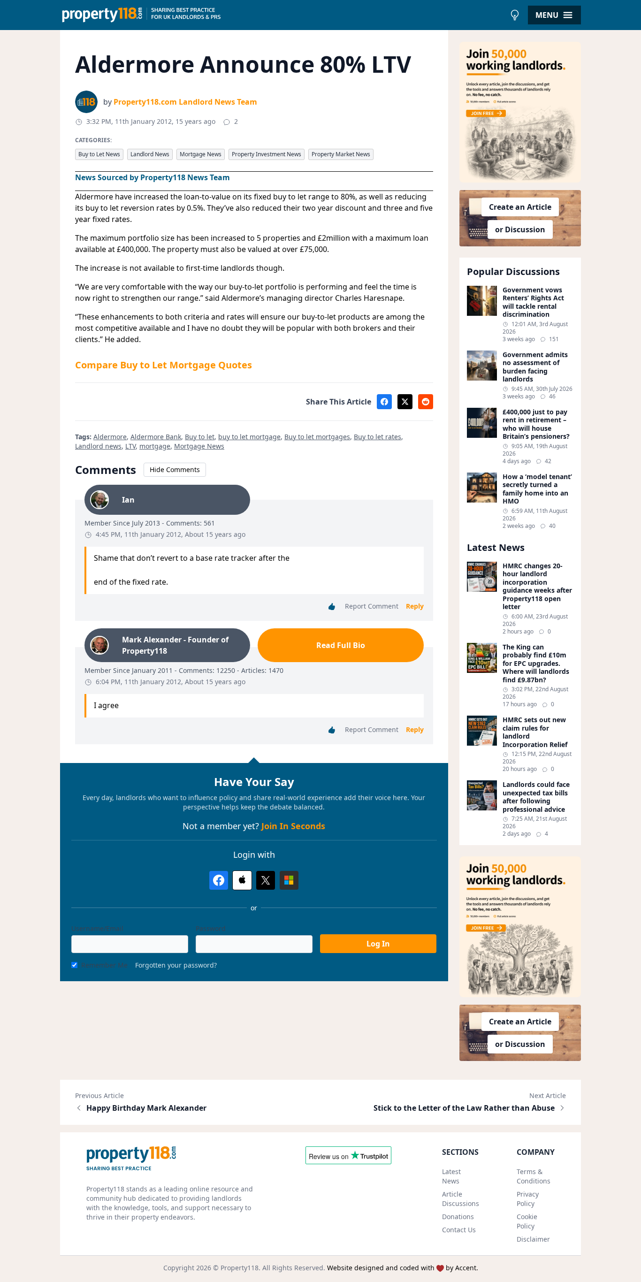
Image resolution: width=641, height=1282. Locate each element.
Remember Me (104, 965)
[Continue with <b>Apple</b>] (242, 880)
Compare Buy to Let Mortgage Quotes (163, 365)
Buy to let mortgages (317, 436)
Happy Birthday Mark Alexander (146, 1108)
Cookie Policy (527, 1221)
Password (211, 928)
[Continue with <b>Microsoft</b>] (289, 880)
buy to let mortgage (249, 436)
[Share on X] (404, 401)
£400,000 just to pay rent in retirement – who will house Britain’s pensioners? (536, 424)
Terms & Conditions (533, 1176)
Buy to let (199, 436)
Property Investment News (266, 154)
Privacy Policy (528, 1199)
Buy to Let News (99, 154)
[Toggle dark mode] (514, 15)
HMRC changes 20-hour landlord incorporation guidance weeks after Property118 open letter (537, 586)
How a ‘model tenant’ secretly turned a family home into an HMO (537, 489)
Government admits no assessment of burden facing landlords (535, 367)
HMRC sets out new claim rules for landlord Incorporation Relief (535, 732)
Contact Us (459, 1229)
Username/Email (97, 928)
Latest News (451, 1176)
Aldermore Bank (155, 436)
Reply (415, 606)
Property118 (240, 1267)
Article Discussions (460, 1199)
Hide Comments (175, 469)
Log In (378, 944)
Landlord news (98, 446)
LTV (130, 446)
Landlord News (149, 154)
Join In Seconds (293, 826)
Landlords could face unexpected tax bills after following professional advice (536, 796)
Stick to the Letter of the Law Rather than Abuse (464, 1108)
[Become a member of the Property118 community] (520, 112)
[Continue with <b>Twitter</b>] (265, 880)
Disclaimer (533, 1239)
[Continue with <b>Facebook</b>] (218, 880)
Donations (458, 1216)
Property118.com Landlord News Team (185, 102)
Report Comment (371, 606)
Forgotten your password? (176, 965)
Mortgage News (200, 154)
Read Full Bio (340, 645)
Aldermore (110, 436)
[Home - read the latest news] (282, 15)
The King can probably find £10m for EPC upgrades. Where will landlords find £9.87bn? (536, 663)
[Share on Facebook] (384, 401)
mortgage (154, 446)
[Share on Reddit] (425, 401)
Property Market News (341, 154)
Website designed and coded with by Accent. (402, 1267)
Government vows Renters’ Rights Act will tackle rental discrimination (533, 302)
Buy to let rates (377, 436)
